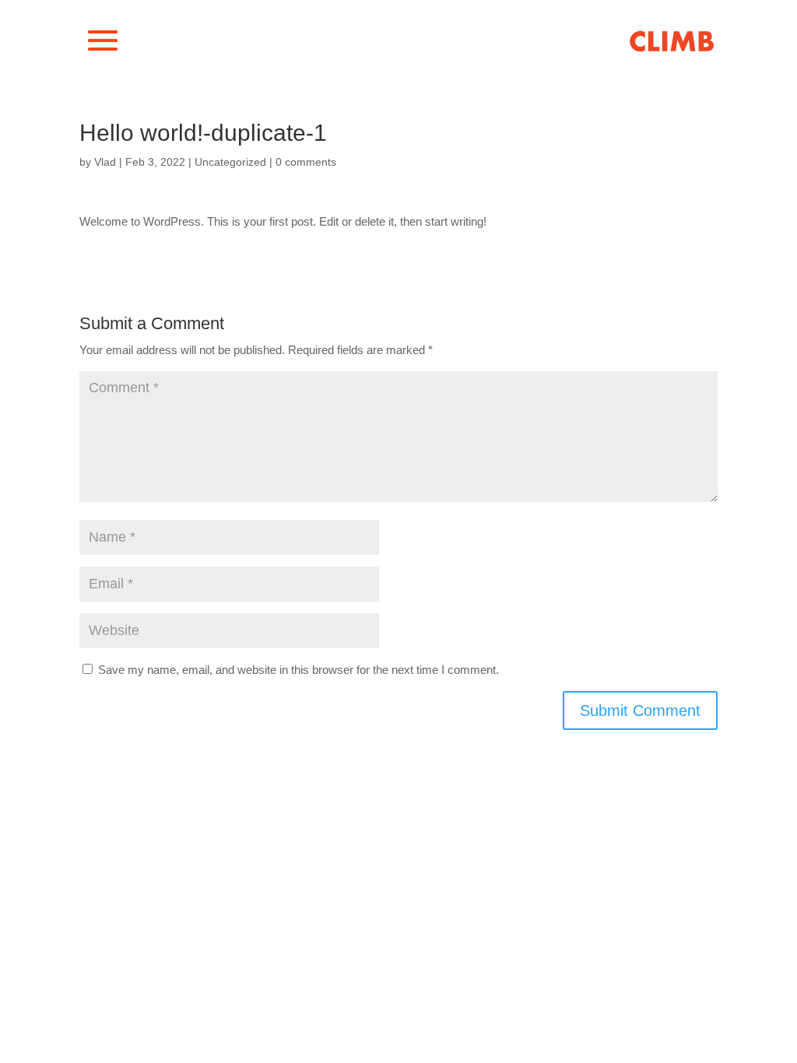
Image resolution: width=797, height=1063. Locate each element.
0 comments (306, 162)
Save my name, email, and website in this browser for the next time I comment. (298, 669)
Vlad (105, 162)
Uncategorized (230, 162)
